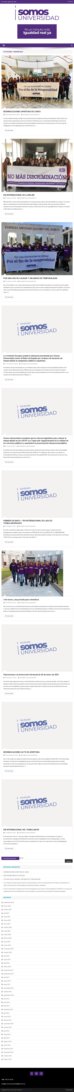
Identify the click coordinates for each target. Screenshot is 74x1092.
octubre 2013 (8, 1056)
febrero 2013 (8, 1059)
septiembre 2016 (9, 995)
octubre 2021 (8, 909)
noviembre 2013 (8, 1052)
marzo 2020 (7, 934)
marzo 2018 (7, 966)
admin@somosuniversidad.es (31, 114)
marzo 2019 (7, 945)
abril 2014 (7, 1038)
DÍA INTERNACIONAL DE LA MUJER (18, 195)
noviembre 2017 (8, 970)
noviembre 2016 (8, 988)
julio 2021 (6, 913)
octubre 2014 (8, 1027)
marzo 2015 (7, 1016)
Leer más (10, 130)
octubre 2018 (8, 952)
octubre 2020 (8, 927)
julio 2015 (6, 1013)
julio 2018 (6, 956)
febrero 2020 (8, 938)
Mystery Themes (26, 1090)
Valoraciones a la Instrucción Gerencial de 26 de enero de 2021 (31, 674)
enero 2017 (7, 984)
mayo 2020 (7, 931)
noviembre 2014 (8, 1023)
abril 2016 (7, 1006)
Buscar (21, 858)
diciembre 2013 (8, 1049)
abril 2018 (7, 963)
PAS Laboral (69, 1090)
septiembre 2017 (9, 974)
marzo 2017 (7, 981)
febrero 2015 (8, 1020)
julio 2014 (6, 1031)
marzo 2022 (7, 906)
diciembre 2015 (8, 1009)
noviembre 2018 (8, 949)
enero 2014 (7, 1045)
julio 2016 (6, 999)
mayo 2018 (7, 959)
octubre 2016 (8, 991)
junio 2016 (7, 1002)
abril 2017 (7, 977)
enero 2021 (7, 924)
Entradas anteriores (10, 858)
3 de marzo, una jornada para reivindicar (21, 599)
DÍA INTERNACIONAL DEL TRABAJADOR (21, 829)
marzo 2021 (7, 920)
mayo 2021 (7, 917)
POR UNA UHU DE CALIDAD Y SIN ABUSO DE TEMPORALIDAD (30, 278)
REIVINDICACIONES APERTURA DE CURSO (22, 111)
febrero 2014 (8, 1041)
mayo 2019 (7, 941)
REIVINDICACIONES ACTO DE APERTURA (21, 752)
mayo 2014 (7, 1034)
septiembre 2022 (9, 902)
